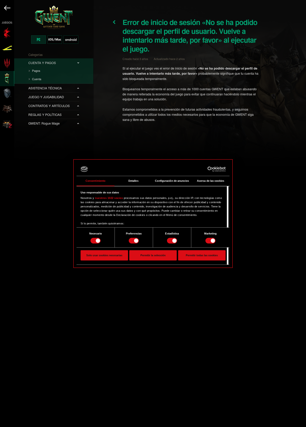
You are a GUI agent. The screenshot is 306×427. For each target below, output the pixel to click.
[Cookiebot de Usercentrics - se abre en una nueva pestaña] (210, 169)
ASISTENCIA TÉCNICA (45, 88)
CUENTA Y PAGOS (42, 62)
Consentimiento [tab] (95, 180)
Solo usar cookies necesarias (104, 255)
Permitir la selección (153, 255)
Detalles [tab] (133, 180)
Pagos (36, 71)
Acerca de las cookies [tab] (210, 180)
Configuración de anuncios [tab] (172, 180)
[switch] (134, 240)
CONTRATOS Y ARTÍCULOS (49, 105)
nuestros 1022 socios (109, 197)
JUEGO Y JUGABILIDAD (46, 96)
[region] (47, 213)
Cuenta (36, 79)
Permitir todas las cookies (202, 255)
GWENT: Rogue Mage (44, 123)
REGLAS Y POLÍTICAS (45, 114)
